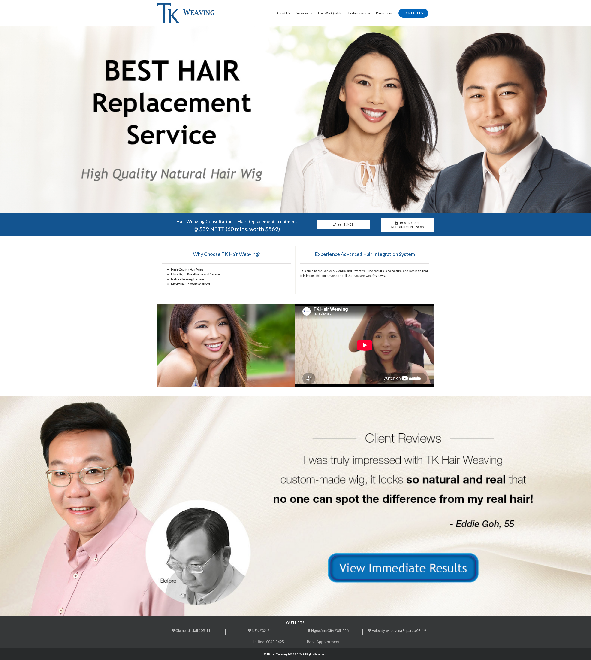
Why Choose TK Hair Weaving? (226, 254)
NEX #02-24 (261, 630)
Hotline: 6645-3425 (268, 641)
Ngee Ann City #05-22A (329, 630)
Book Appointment (323, 641)
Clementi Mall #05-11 (192, 630)
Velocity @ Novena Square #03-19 (398, 630)
